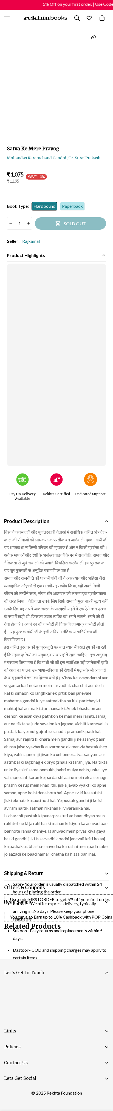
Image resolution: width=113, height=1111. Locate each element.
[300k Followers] (10, 1092)
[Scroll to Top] (103, 1082)
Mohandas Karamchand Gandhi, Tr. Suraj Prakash (53, 157)
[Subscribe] (102, 1002)
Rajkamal (31, 241)
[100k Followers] (27, 1092)
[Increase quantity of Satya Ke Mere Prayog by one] (28, 223)
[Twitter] (43, 1092)
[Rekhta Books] (45, 18)
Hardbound (44, 206)
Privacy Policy (56, 1017)
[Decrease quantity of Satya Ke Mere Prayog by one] (10, 223)
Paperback (72, 206)
